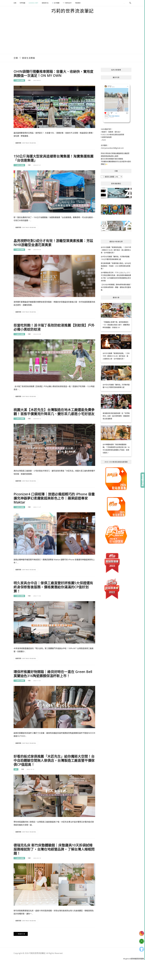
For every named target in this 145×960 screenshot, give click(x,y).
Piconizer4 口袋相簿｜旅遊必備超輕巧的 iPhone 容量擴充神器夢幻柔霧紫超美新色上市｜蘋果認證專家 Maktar (54, 498)
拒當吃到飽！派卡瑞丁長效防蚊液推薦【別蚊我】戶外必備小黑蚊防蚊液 (54, 327)
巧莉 (29, 80)
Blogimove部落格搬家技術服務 (133, 959)
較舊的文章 (21, 934)
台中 (16, 769)
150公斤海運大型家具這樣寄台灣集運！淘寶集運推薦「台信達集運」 (54, 158)
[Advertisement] (72, 37)
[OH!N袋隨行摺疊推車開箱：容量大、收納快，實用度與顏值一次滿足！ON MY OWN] (54, 107)
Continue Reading (29, 143)
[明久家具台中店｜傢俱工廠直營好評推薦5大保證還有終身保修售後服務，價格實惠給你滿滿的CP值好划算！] (54, 622)
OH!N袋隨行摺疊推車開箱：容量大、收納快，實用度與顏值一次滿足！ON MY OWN (53, 73)
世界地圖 (22, 3)
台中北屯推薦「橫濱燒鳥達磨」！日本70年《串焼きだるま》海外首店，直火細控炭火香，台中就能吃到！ (116, 250)
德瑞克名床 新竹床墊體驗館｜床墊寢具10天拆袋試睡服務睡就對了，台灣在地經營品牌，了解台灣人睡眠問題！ (54, 849)
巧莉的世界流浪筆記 (72, 11)
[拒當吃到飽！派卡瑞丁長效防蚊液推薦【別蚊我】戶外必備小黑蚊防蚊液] (54, 360)
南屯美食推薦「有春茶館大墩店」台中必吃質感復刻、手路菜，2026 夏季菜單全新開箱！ (116, 266)
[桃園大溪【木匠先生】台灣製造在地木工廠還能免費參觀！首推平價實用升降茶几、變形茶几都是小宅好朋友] (54, 445)
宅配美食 (78, 3)
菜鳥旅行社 (45, 3)
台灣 (15, 3)
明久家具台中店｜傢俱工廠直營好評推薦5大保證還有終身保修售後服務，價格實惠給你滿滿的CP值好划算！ (53, 587)
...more (103, 140)
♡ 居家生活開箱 (19, 80)
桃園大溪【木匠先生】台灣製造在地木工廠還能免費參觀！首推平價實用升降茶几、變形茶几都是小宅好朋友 (54, 411)
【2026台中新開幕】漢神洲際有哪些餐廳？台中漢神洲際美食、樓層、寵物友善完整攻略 (116, 287)
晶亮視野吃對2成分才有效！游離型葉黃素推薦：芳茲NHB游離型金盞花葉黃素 (53, 242)
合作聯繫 (56, 3)
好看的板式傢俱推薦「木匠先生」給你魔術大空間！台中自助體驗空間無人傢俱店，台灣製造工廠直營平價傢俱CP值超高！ (54, 760)
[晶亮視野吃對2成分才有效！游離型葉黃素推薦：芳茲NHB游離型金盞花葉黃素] (54, 276)
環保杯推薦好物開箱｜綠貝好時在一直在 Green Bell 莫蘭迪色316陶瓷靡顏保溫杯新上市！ (53, 673)
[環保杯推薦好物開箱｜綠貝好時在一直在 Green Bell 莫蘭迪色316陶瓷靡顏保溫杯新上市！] (54, 707)
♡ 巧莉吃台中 (67, 3)
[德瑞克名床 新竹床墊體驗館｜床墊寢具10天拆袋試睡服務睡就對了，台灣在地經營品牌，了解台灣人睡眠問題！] (54, 884)
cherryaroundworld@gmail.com (112, 148)
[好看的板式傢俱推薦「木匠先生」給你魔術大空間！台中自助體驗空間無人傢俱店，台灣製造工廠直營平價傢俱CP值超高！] (54, 796)
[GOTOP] (141, 949)
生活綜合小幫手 (33, 3)
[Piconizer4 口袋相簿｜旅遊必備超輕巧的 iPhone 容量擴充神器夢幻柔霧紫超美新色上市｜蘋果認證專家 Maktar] (54, 533)
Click (142, 480)
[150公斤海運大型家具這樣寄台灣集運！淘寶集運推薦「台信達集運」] (54, 191)
